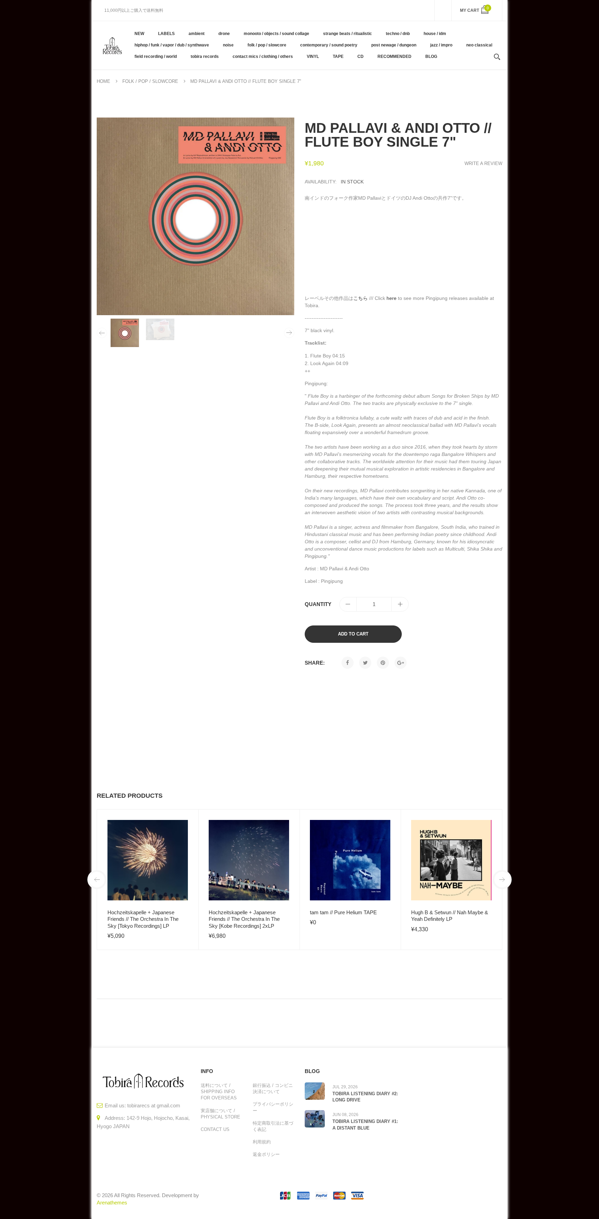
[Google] (400, 663)
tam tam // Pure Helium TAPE (343, 912)
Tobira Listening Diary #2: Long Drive (365, 1097)
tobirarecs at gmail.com (153, 1105)
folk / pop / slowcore (150, 81)
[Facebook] (347, 663)
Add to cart (353, 634)
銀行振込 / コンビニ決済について (273, 1088)
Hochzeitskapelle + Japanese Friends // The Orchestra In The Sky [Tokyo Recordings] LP (143, 919)
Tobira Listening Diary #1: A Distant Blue (365, 1124)
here (392, 298)
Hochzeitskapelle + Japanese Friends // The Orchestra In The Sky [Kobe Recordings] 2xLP (244, 919)
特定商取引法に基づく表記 (273, 1126)
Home (103, 81)
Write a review (483, 163)
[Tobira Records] (112, 45)
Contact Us (215, 1129)
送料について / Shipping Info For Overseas (219, 1091)
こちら (360, 298)
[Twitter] (365, 663)
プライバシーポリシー (273, 1107)
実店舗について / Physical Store (220, 1113)
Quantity (318, 604)
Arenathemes (112, 1202)
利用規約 (262, 1141)
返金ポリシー (266, 1154)
